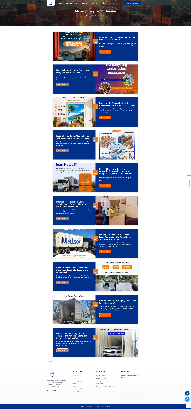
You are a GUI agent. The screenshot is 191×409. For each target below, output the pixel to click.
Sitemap (74, 386)
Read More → (105, 51)
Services (69, 3)
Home (61, 3)
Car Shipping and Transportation (105, 381)
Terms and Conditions (78, 389)
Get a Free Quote (133, 3)
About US (94, 3)
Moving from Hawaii (101, 375)
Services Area (75, 375)
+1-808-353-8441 (112, 4)
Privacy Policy (75, 391)
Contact (85, 3)
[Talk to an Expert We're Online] (187, 393)
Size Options (99, 383)
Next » (50, 361)
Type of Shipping (76, 381)
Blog (77, 3)
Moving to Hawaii (101, 378)
